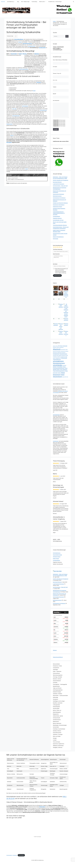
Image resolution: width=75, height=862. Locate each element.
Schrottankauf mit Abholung (59, 197)
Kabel (34, 90)
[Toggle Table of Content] (15, 36)
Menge (11, 135)
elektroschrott (59, 352)
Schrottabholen (56, 414)
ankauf (66, 349)
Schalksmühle (42, 47)
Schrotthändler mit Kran (58, 220)
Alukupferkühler (63, 349)
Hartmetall (54, 355)
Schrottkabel (64, 365)
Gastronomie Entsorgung (58, 194)
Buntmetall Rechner (57, 182)
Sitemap (55, 650)
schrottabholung (58, 361)
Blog (18, 1)
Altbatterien (54, 347)
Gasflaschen (55, 441)
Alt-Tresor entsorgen (62, 345)
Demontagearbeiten (23, 69)
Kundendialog (34, 1)
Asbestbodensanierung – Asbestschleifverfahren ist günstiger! (59, 213)
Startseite (3, 1)
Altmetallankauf (43, 110)
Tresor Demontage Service (59, 370)
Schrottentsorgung (27, 43)
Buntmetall (58, 351)
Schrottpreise (25, 106)
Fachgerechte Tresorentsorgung (60, 353)
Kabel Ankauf (56, 558)
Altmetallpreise (61, 347)
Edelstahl (36, 53)
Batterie (54, 351)
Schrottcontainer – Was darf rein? (60, 185)
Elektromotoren (55, 352)
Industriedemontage (57, 554)
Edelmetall (66, 351)
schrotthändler (57, 365)
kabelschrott (64, 355)
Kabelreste (60, 355)
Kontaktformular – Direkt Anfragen (55, 1)
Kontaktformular (31, 46)
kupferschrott (63, 356)
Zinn (67, 376)
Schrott (20, 42)
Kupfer (20, 53)
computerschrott (62, 351)
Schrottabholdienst (18, 39)
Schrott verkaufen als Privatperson (60, 180)
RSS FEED (59, 571)
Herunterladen (21, 855)
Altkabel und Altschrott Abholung (60, 202)
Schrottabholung (10, 1)
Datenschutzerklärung (58, 657)
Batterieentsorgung (57, 196)
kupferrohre (59, 356)
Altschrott (57, 349)
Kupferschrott (9, 124)
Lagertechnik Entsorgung (58, 184)
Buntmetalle (14, 53)
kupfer (67, 355)
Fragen (26, 168)
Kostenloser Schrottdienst (58, 204)
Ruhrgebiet (9, 142)
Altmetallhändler (16, 115)
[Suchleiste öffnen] (73, 1)
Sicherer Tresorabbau (57, 366)
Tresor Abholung (63, 369)
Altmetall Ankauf (56, 556)
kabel (57, 355)
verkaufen (63, 376)
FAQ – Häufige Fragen (25, 1)
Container (38, 82)
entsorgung (63, 352)
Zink (13, 108)
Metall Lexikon (42, 1)
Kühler (66, 356)
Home (54, 21)
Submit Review (57, 275)
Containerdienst (56, 216)
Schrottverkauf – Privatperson (11, 855)
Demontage (55, 238)
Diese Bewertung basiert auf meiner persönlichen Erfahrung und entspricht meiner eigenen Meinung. (61, 270)
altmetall (58, 347)
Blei (15, 108)
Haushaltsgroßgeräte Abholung (60, 225)
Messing (25, 53)
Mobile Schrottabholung (58, 236)
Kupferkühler (55, 356)
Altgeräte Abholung (57, 218)
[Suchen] (67, 36)
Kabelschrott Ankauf (57, 206)
